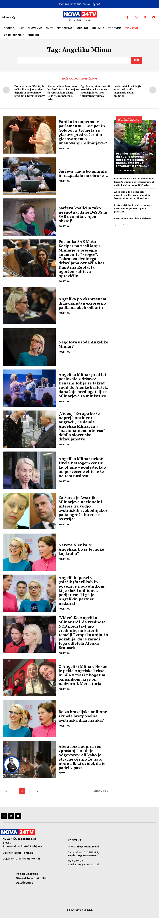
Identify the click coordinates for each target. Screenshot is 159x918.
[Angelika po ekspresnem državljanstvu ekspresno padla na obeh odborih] (29, 305)
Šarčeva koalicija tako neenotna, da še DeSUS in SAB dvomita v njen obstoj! (83, 214)
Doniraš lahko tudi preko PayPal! (79, 4)
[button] (9, 17)
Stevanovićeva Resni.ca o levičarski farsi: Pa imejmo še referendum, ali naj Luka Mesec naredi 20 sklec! (63, 92)
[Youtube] (153, 17)
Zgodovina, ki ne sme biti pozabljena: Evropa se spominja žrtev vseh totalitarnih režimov (95, 91)
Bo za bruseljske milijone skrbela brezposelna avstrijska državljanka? (83, 716)
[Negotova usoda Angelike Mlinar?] (29, 346)
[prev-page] (6, 89)
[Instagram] (136, 17)
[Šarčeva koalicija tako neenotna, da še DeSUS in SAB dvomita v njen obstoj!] (29, 217)
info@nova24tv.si (87, 846)
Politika (64, 148)
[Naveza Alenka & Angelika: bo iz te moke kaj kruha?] (29, 552)
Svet (62, 773)
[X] (145, 17)
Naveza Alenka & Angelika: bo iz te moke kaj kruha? (81, 549)
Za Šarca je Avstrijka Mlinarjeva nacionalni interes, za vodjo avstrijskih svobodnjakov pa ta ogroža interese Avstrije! (83, 508)
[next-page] (152, 89)
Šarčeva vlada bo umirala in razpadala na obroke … (83, 173)
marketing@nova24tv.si (83, 864)
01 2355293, (91, 852)
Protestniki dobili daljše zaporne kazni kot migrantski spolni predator (128, 91)
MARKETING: (76, 861)
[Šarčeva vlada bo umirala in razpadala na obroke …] (29, 176)
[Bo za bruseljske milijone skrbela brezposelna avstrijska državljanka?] (29, 718)
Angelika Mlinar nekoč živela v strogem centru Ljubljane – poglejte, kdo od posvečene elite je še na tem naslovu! (82, 467)
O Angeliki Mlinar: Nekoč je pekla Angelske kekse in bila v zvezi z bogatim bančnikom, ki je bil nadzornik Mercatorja (83, 675)
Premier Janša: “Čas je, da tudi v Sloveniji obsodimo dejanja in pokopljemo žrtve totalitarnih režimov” (30, 91)
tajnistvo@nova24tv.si (83, 855)
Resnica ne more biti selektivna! (132, 218)
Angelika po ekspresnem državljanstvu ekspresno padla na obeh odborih (82, 303)
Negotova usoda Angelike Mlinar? (83, 344)
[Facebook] (127, 17)
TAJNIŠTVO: (76, 852)
